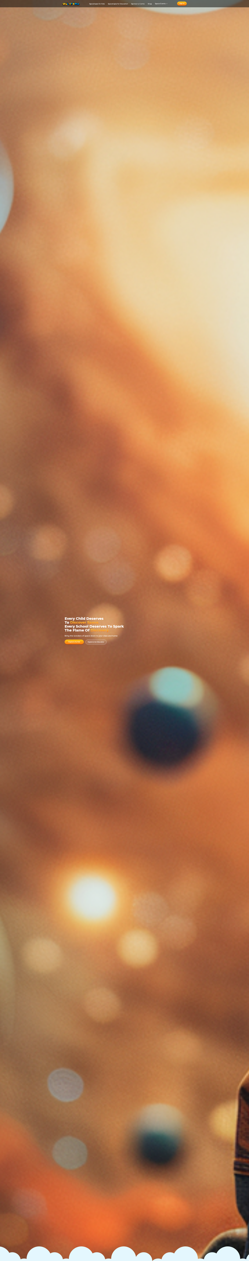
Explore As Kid (74, 642)
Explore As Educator (96, 642)
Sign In (181, 3)
